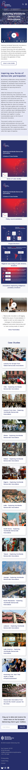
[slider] (8, 41)
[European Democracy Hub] (6, 4)
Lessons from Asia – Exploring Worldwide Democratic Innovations (13, 412)
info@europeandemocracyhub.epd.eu (11, 752)
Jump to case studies (9, 63)
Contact (3, 763)
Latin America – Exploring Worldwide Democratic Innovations (12, 651)
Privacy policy (5, 758)
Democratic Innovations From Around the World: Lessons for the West (14, 702)
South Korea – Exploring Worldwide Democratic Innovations (11, 531)
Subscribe (22, 727)
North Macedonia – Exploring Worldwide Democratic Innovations (13, 602)
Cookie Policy (4, 760)
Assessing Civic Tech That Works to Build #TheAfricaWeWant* (12, 676)
